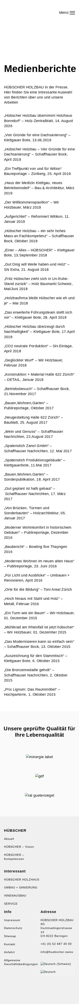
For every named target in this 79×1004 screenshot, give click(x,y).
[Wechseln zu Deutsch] (48, 971)
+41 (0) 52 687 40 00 (56, 943)
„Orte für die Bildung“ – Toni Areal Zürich (38, 589)
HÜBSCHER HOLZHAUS (21, 879)
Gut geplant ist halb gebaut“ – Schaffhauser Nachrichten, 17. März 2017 (35, 493)
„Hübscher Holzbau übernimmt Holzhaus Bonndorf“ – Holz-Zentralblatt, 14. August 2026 (38, 121)
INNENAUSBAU (15, 895)
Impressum (12, 920)
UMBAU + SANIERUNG (20, 887)
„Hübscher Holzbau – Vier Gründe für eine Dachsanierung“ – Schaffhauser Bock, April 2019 (39, 154)
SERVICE (11, 903)
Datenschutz (13, 928)
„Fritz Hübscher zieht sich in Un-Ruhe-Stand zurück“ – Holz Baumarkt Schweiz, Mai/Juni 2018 (38, 284)
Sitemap (10, 936)
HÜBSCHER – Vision (19, 846)
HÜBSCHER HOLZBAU (26, 11)
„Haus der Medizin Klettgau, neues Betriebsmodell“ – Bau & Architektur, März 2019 (39, 188)
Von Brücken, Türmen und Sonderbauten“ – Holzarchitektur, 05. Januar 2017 (35, 513)
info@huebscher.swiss (57, 952)
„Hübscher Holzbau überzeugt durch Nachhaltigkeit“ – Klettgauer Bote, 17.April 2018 (39, 332)
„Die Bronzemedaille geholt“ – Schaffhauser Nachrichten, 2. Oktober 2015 (36, 675)
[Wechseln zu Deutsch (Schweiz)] (56, 963)
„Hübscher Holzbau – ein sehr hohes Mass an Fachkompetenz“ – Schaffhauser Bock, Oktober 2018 (39, 236)
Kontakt (9, 944)
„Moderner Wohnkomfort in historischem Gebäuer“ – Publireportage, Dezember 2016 (38, 532)
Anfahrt (9, 952)
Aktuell (9, 838)
